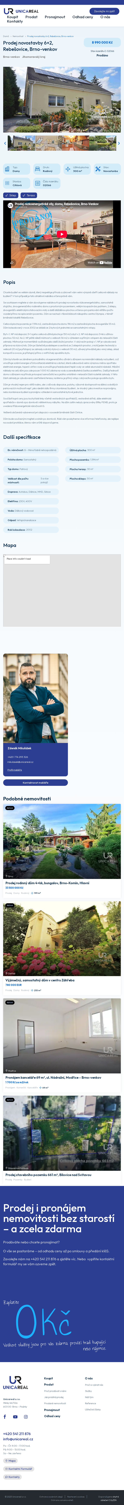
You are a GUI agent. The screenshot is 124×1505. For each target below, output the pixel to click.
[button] (104, 11)
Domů (6, 36)
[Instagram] (26, 1417)
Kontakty (15, 21)
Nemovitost (18, 36)
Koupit (12, 17)
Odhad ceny (82, 17)
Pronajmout (55, 17)
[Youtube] (15, 1417)
